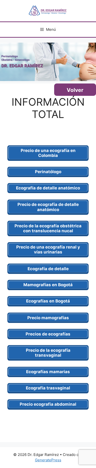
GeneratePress (48, 460)
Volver (75, 90)
